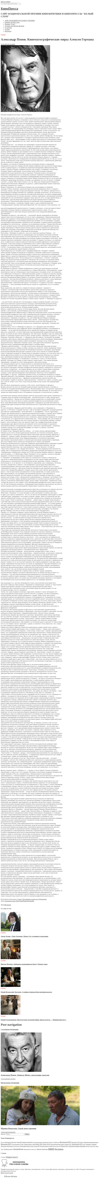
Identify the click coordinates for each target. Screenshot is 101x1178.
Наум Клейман (23, 1146)
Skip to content (5, 1)
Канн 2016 (46, 1144)
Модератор (7, 905)
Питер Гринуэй (56, 1146)
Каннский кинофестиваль (57, 1144)
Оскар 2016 (37, 1146)
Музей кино (16, 1146)
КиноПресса (9, 8)
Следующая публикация (9, 1029)
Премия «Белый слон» (12, 22)
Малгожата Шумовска (7, 1146)
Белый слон (56, 1142)
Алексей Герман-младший (24, 1142)
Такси (96, 1146)
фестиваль (59, 1149)
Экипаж (38, 1149)
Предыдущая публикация (10, 1083)
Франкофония (18, 1149)
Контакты (8, 31)
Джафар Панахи (28, 1144)
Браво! (81, 1142)
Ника (28, 1146)
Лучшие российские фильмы (14, 26)
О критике (8, 28)
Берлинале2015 (65, 1142)
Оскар (32, 1146)
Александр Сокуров (10, 1142)
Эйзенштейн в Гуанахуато (30, 1149)
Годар (21, 1144)
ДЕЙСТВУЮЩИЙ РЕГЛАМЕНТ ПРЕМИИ (20, 20)
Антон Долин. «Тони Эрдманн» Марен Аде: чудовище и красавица (24, 936)
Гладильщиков (16, 1144)
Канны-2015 (68, 1144)
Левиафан (88, 1144)
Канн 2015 (39, 1144)
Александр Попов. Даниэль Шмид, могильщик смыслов (25, 1075)
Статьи (3, 34)
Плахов (63, 1146)
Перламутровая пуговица (46, 1146)
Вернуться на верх (7, 1173)
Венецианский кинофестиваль (91, 1142)
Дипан (33, 1144)
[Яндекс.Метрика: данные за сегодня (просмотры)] (10, 1176)
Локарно (93, 1144)
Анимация (45, 1142)
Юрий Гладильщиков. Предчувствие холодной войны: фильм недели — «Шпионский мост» (33, 1020)
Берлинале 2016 (75, 1142)
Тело (2, 1149)
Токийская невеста (8, 1149)
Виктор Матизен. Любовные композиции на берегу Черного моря (24, 964)
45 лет (2, 1142)
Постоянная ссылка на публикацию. (34, 899)
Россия (87, 1146)
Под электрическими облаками (76, 1146)
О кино (7, 29)
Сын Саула (92, 1146)
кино (51, 1148)
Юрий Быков (45, 1149)
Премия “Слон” (10, 24)
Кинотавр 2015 (77, 1144)
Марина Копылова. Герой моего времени (18, 1128)
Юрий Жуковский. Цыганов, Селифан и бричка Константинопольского (26, 992)
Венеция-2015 (6, 1144)
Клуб (84, 1144)
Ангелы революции (37, 1142)
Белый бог (50, 1142)
